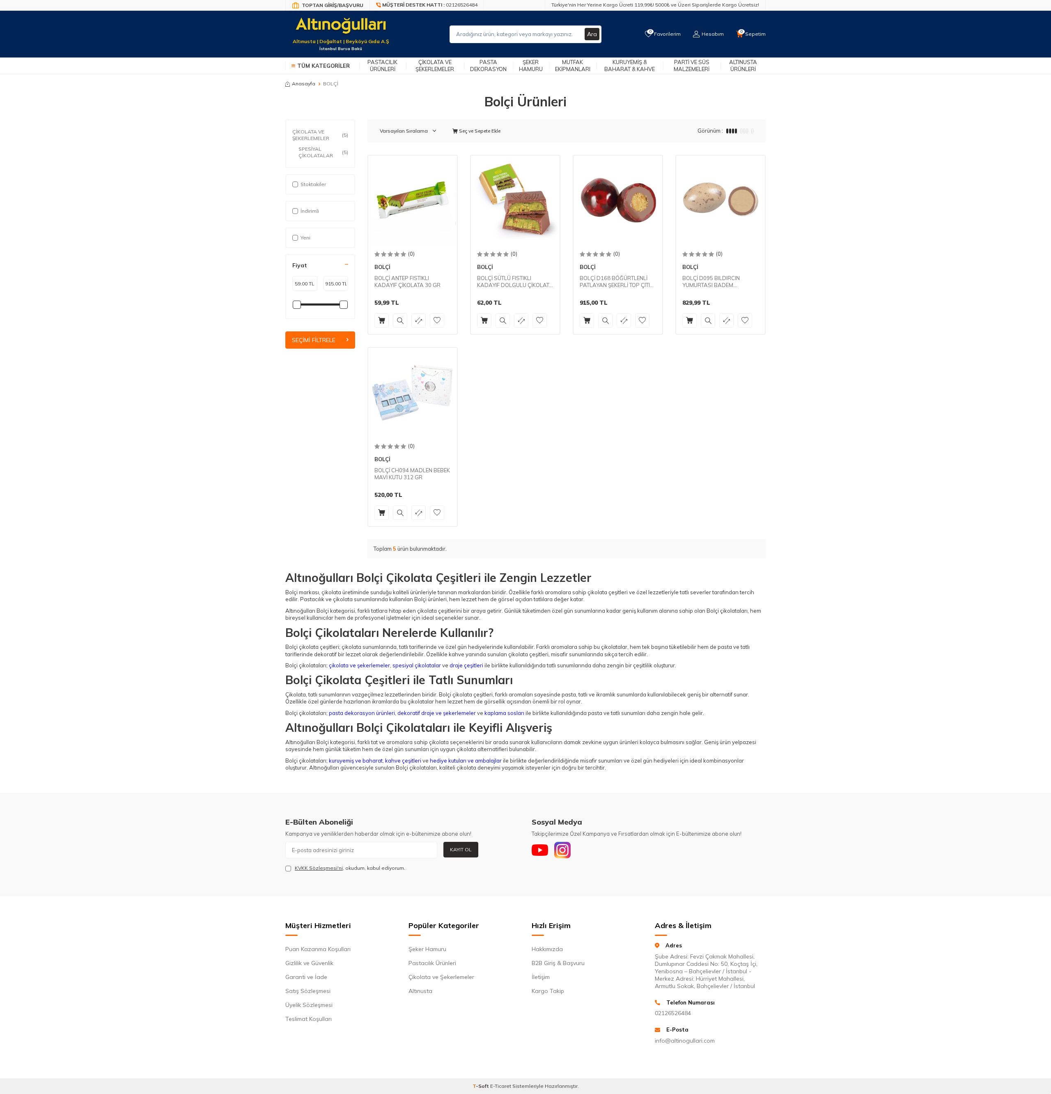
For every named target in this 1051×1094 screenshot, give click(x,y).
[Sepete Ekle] (381, 320)
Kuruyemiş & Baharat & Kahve (629, 65)
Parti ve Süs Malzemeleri (691, 65)
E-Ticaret (500, 1086)
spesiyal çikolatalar (416, 665)
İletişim (541, 977)
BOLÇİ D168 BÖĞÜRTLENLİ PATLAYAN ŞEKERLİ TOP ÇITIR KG (617, 282)
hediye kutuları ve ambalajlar (465, 760)
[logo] (340, 29)
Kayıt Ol (461, 849)
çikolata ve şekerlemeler (359, 665)
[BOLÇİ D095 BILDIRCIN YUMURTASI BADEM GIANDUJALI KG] (720, 200)
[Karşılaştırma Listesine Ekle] (418, 320)
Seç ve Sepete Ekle (479, 131)
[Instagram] (562, 850)
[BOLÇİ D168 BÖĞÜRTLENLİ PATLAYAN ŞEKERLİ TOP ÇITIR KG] (618, 200)
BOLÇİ (382, 267)
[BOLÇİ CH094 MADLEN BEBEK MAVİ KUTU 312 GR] (412, 392)
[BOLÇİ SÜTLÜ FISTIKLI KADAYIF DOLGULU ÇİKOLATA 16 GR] (515, 200)
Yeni (305, 237)
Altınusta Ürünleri (743, 65)
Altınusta (420, 991)
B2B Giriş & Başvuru (558, 963)
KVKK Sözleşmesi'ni (319, 868)
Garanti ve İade (306, 977)
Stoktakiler (313, 184)
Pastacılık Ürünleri (382, 65)
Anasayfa (303, 83)
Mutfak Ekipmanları (572, 65)
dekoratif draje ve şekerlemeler (436, 713)
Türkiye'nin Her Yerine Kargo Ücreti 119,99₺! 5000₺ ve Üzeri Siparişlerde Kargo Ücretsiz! (655, 5)
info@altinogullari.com (685, 1040)
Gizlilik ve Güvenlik (309, 963)
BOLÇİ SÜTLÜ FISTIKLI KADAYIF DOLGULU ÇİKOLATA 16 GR (515, 282)
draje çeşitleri (465, 665)
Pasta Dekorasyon (488, 65)
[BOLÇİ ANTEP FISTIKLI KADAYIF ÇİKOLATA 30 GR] (412, 200)
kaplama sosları (503, 713)
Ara (592, 34)
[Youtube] (540, 850)
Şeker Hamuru (531, 65)
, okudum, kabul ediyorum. (350, 868)
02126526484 (673, 1013)
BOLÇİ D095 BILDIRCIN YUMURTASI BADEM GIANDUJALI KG (711, 282)
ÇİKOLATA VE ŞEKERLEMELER (320, 135)
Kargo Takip (548, 991)
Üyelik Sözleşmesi (309, 1005)
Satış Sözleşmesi (307, 991)
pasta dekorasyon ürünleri (361, 713)
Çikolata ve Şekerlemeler (434, 65)
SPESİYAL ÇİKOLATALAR (323, 152)
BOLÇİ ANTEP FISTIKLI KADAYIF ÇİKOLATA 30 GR (407, 281)
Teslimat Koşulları (308, 1019)
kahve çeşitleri (402, 760)
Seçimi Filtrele (313, 340)
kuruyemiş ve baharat (355, 760)
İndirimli (310, 211)
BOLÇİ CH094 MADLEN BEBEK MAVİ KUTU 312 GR (412, 473)
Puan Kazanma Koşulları (318, 949)
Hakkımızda (547, 949)
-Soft (481, 1086)
